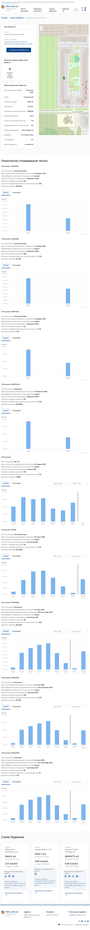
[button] (64, 78)
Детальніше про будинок (14, 893)
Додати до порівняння (20, 50)
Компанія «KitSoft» (67, 924)
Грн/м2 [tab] (5, 192)
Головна (4, 18)
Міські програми (24, 9)
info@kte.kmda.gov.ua (77, 915)
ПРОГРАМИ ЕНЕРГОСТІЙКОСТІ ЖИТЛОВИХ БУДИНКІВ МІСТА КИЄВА (14, 885)
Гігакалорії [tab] (16, 192)
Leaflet (86, 134)
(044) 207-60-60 (52, 915)
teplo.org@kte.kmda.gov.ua (9, 3)
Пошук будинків (53, 9)
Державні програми (38, 9)
